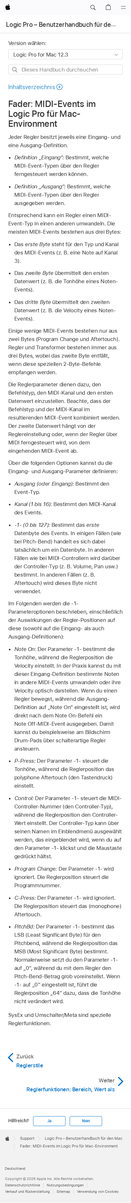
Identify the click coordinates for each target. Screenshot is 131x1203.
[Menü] (123, 7)
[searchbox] (65, 69)
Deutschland (15, 1168)
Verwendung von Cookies (98, 1191)
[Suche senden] (15, 69)
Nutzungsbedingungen (65, 1185)
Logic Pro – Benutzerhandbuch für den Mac (67, 24)
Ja (49, 1121)
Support (27, 1138)
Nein (86, 1121)
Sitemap (63, 1191)
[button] (92, 7)
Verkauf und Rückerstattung (27, 1191)
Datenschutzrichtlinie (22, 1185)
